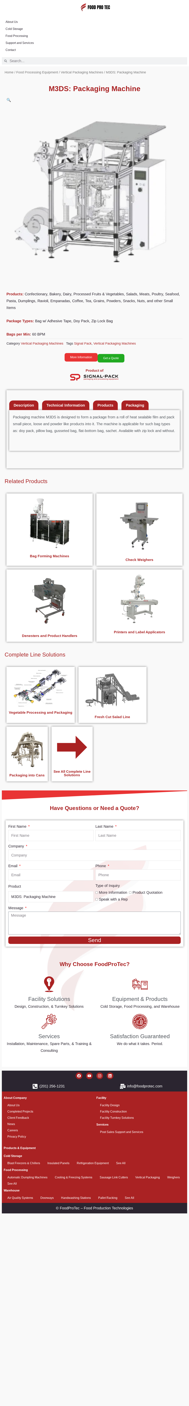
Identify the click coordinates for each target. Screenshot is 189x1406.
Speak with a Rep (113, 899)
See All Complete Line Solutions (72, 773)
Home (9, 72)
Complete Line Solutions (35, 655)
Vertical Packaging (147, 1177)
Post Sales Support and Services (121, 1132)
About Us (12, 21)
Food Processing (17, 35)
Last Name (104, 826)
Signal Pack (83, 343)
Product (14, 886)
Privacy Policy (16, 1136)
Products (105, 405)
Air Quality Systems (20, 1197)
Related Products (26, 481)
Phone (101, 866)
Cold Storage (14, 28)
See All (121, 1163)
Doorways (47, 1197)
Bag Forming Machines (49, 556)
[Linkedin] (110, 1075)
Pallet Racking (107, 1197)
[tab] (23, 405)
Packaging (135, 405)
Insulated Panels (58, 1163)
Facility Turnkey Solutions (117, 1117)
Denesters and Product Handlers (49, 636)
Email (13, 866)
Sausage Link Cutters (114, 1177)
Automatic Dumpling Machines (27, 1177)
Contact (11, 49)
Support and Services (20, 42)
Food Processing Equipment (37, 72)
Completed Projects (20, 1111)
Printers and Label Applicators (139, 632)
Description (24, 405)
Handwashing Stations (76, 1197)
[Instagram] (99, 1075)
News (11, 1124)
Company (16, 846)
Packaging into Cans (27, 775)
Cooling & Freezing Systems (73, 1177)
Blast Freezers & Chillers (23, 1163)
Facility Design (110, 1105)
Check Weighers (139, 560)
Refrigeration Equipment (93, 1163)
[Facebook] (79, 1075)
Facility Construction (113, 1111)
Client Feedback (18, 1117)
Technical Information (66, 405)
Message (16, 908)
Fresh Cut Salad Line (112, 717)
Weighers (173, 1177)
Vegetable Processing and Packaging (40, 712)
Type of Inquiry (107, 886)
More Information (113, 892)
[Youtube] (89, 1075)
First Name (18, 826)
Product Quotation (147, 892)
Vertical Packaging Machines (82, 72)
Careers (12, 1130)
